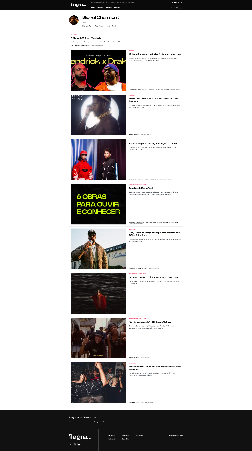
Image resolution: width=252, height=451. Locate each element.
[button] (175, 2)
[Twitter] (173, 7)
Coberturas (132, 363)
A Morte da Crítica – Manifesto (86, 38)
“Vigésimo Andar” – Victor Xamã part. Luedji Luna (153, 277)
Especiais (131, 50)
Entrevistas (112, 439)
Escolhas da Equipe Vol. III (141, 188)
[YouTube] (181, 7)
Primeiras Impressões (141, 140)
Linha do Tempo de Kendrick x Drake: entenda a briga (155, 54)
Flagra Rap (112, 436)
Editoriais (74, 34)
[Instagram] (177, 7)
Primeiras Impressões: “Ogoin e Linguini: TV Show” (153, 143)
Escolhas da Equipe (140, 184)
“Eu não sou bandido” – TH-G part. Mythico (150, 322)
